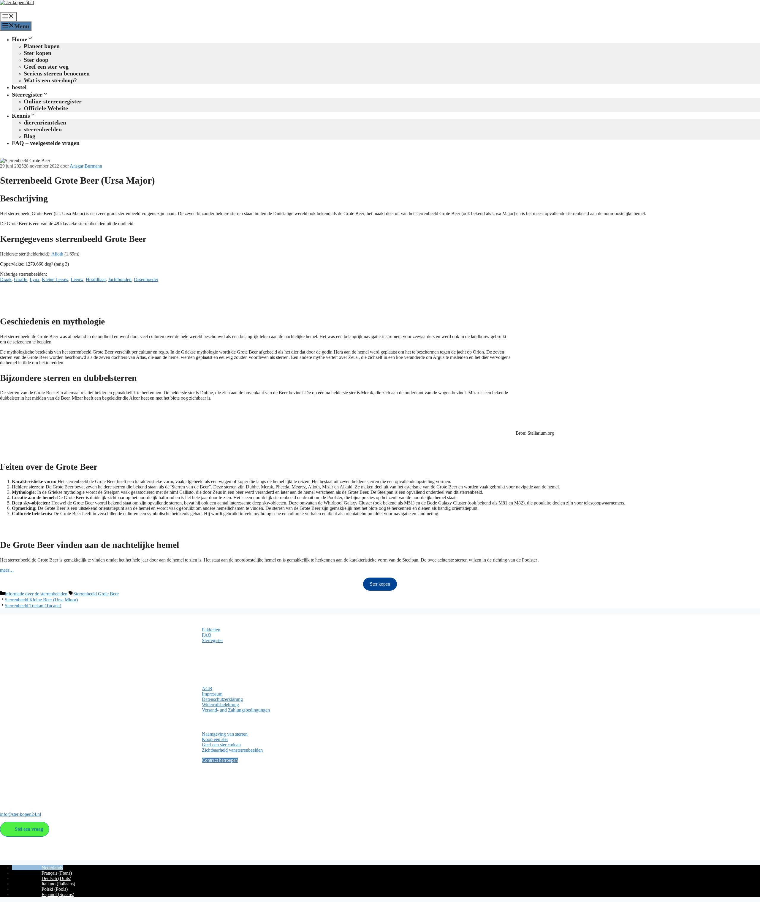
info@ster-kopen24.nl (20, 814)
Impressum (212, 693)
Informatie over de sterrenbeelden (36, 593)
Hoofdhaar (96, 279)
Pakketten (211, 629)
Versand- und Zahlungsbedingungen (236, 709)
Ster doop (36, 59)
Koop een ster (215, 739)
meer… (7, 570)
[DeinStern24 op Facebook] (5, 790)
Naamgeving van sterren (225, 734)
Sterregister (27, 94)
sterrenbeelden (43, 129)
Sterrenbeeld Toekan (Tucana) (33, 605)
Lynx (34, 279)
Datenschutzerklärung (222, 699)
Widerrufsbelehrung (220, 704)
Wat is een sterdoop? (50, 80)
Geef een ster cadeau (221, 744)
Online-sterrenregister (53, 101)
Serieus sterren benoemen (57, 73)
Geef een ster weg (46, 66)
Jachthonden (120, 279)
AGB (207, 688)
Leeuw (77, 279)
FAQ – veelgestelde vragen (46, 143)
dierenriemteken (45, 122)
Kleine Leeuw (55, 279)
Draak (6, 279)
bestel (19, 87)
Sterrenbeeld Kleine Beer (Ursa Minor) (41, 599)
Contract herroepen (220, 760)
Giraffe (20, 279)
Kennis (21, 115)
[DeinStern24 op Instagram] (16, 790)
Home (19, 39)
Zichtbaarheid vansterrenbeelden (232, 750)
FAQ (206, 635)
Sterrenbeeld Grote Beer (96, 593)
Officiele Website (46, 108)
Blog (29, 136)
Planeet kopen (42, 46)
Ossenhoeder (146, 279)
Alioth (57, 253)
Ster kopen (37, 53)
